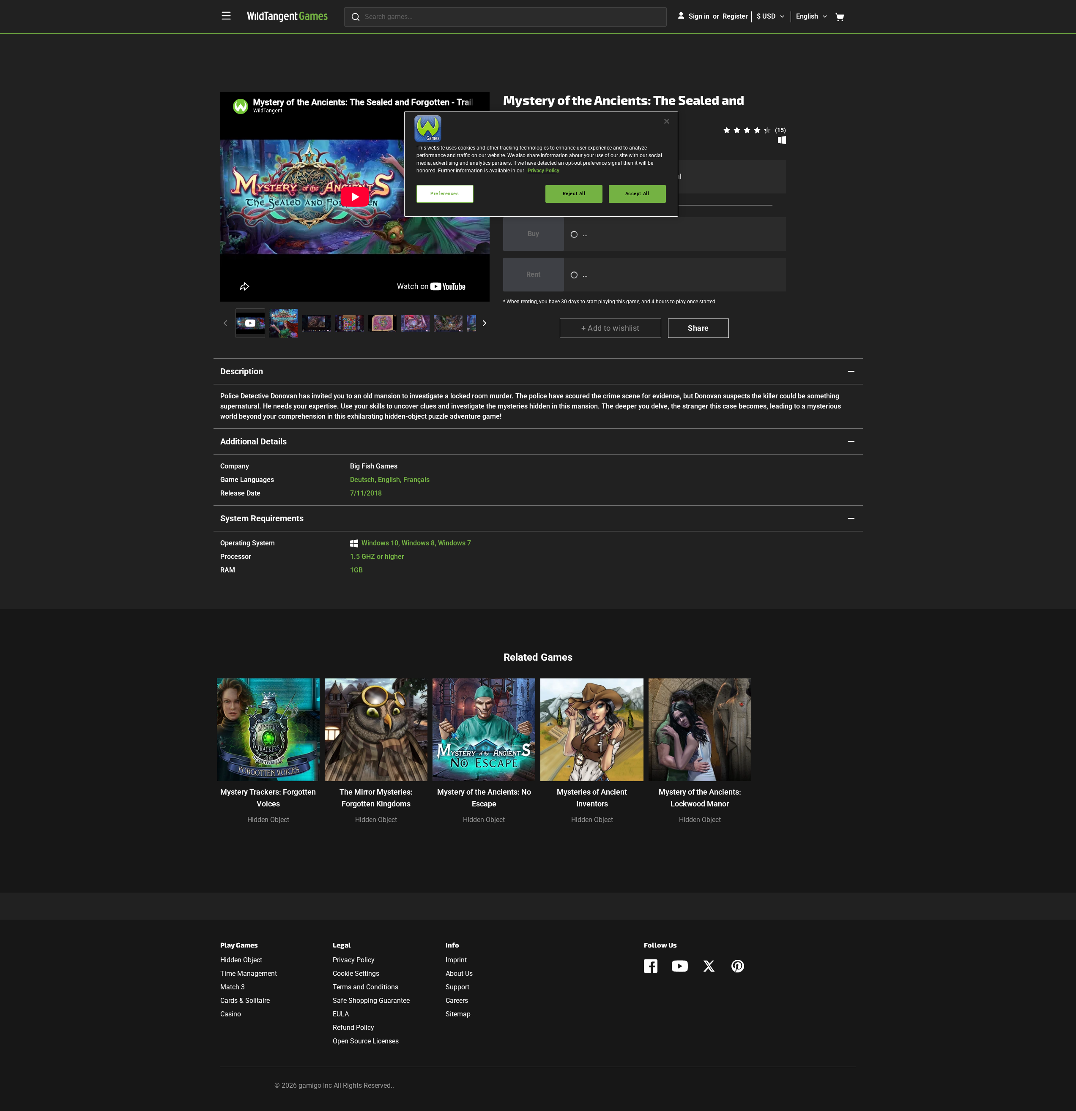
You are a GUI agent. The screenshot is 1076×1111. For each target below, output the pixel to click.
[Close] (666, 121)
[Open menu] (226, 16)
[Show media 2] (283, 323)
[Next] (484, 323)
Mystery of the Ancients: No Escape (484, 797)
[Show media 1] (250, 323)
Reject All (574, 193)
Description (241, 371)
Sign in (699, 16)
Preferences (444, 193)
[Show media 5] (382, 323)
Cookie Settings (356, 973)
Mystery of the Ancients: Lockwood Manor (700, 797)
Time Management (248, 973)
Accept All (637, 193)
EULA (341, 1014)
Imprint (456, 960)
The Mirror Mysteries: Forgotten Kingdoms (376, 797)
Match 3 (232, 987)
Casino (230, 1014)
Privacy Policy (354, 960)
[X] (709, 966)
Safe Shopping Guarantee (371, 1001)
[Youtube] (680, 966)
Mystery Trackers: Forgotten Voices (268, 797)
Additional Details (253, 441)
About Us (459, 973)
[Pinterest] (737, 966)
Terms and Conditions (365, 987)
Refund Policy (353, 1028)
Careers (457, 1001)
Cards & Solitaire (245, 1001)
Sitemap (458, 1014)
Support (457, 987)
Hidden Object (268, 820)
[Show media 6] (415, 323)
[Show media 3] (316, 323)
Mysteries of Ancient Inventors (592, 797)
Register (735, 16)
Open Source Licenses (366, 1041)
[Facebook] (650, 966)
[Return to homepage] (287, 17)
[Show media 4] (349, 323)
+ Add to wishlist (610, 328)
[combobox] (505, 17)
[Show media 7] (448, 323)
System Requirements (262, 518)
